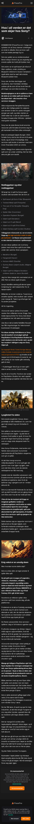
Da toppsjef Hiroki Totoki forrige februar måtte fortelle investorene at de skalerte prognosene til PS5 (16, 352)
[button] (17, 780)
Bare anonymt (15, 818)
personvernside (16, 783)
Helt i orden (26, 818)
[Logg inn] (2, 3)
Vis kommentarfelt (17, 788)
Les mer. (10, 814)
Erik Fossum (9, 38)
